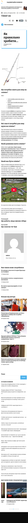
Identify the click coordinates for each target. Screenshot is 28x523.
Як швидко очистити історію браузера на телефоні (13, 271)
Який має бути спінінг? (14, 107)
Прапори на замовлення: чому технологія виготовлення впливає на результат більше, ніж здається (13, 467)
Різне (4, 495)
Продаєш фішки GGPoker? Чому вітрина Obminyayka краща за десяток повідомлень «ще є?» (13, 337)
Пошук (3, 374)
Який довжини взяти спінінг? (15, 106)
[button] (24, 481)
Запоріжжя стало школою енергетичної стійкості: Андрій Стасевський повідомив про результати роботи (13, 448)
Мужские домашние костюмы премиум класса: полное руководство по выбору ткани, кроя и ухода (13, 360)
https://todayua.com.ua (11, 258)
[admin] (14, 243)
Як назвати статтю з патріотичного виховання (12, 278)
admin (5, 45)
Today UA (6, 16)
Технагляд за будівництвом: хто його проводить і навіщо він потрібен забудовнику (12, 314)
